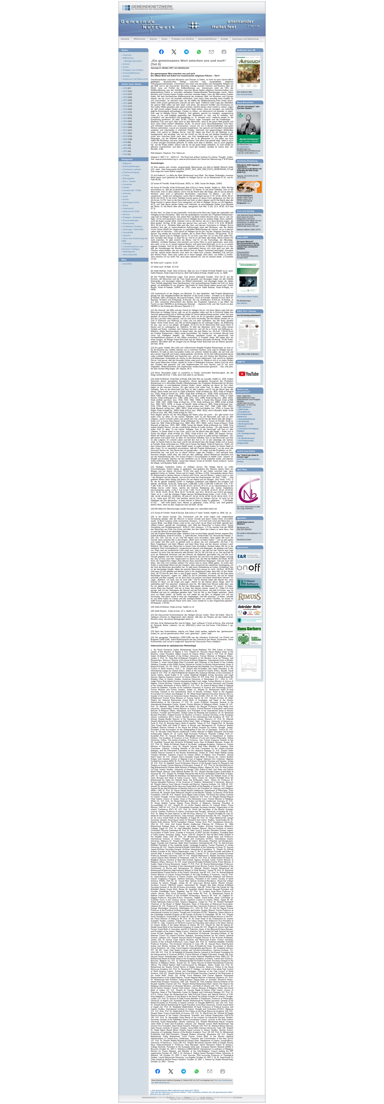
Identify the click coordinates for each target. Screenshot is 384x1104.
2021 (125, 103)
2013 (125, 127)
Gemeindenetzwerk (152, 6)
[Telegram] (186, 54)
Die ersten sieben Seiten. (247, 297)
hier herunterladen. (245, 94)
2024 (125, 94)
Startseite (125, 39)
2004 (125, 154)
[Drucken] (224, 54)
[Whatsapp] (198, 54)
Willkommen (139, 39)
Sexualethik (128, 232)
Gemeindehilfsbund (207, 39)
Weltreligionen (164, 1082)
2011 (125, 133)
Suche (164, 39)
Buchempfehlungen (131, 166)
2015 (125, 121)
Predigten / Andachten (132, 217)
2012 (125, 130)
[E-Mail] (211, 54)
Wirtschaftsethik (130, 255)
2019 (125, 109)
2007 (125, 145)
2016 (125, 118)
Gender (126, 187)
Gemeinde (127, 184)
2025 (125, 91)
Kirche (126, 199)
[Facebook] (161, 54)
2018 (125, 112)
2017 (125, 115)
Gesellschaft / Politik (132, 190)
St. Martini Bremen (246, 438)
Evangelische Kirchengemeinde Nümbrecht (244, 414)
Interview (127, 193)
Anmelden (127, 264)
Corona (126, 175)
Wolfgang (187, 1097)
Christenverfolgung (131, 172)
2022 (125, 100)
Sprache (126, 235)
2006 (125, 148)
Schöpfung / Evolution (132, 226)
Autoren (153, 39)
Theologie (127, 244)
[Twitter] (173, 54)
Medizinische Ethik (131, 211)
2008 (125, 142)
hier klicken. (242, 303)
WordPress (170, 1097)
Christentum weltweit (132, 169)
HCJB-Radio (243, 421)
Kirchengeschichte (131, 202)
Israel (125, 196)
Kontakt (224, 39)
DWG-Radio (243, 409)
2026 (125, 88)
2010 (125, 136)
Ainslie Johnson (206, 1097)
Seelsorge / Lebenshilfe (133, 229)
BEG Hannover (244, 407)
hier (256, 153)
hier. (249, 203)
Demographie (128, 178)
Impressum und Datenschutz (245, 39)
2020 (125, 106)
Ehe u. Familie (129, 181)
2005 (125, 151)
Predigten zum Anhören (183, 39)
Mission (126, 214)
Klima (125, 205)
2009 (125, 139)
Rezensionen (128, 223)
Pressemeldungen (131, 220)
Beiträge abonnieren (133, 61)
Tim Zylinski (237, 1097)
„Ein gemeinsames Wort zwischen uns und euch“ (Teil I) (175, 1090)
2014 (125, 124)
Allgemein (127, 163)
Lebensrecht (128, 208)
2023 (125, 97)
